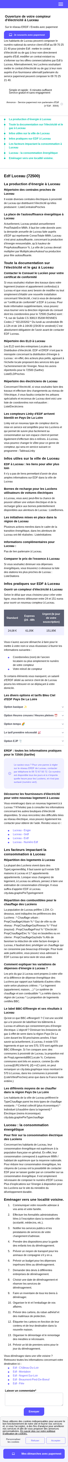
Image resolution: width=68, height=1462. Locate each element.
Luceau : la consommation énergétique (33, 153)
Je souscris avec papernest (29, 34)
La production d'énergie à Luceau (30, 119)
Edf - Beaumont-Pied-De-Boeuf (31, 1379)
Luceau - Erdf (21, 838)
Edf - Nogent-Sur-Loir (25, 1375)
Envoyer (34, 1411)
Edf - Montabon (22, 1371)
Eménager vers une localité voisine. (31, 158)
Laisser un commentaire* (20, 1390)
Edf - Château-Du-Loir (26, 1367)
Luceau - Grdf (21, 834)
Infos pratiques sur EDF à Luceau (30, 138)
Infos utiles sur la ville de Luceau (29, 133)
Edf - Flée (18, 1383)
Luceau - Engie (22, 830)
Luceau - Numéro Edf (25, 842)
